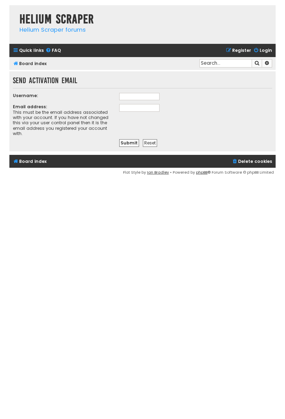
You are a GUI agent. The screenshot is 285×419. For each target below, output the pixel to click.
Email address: (30, 107)
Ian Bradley (158, 172)
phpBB (201, 172)
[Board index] (12, 12)
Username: (25, 95)
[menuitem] (53, 50)
